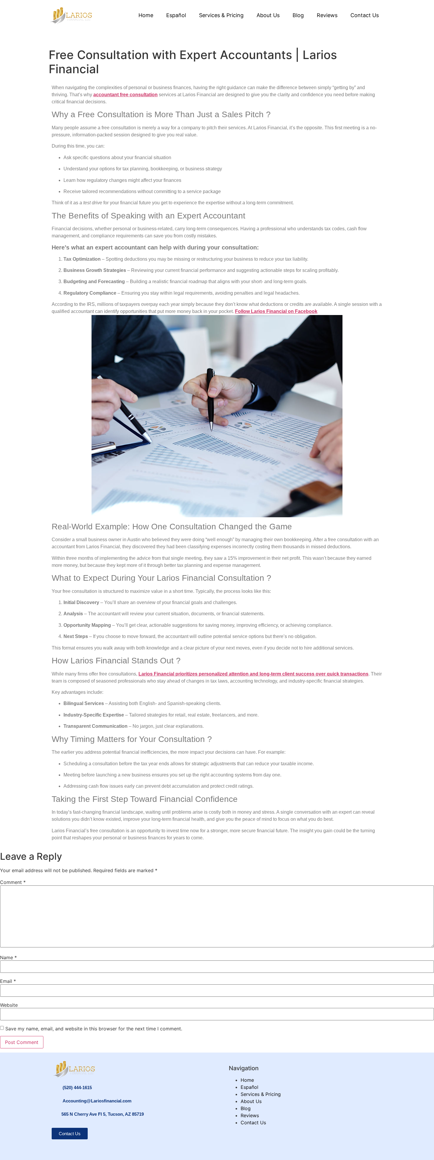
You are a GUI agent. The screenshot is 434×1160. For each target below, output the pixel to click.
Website (9, 1005)
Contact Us (364, 15)
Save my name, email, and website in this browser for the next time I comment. (93, 1028)
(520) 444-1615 (77, 1087)
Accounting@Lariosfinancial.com (97, 1100)
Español (176, 15)
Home (145, 15)
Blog (298, 15)
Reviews (327, 15)
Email (8, 981)
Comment (13, 882)
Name (8, 957)
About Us (268, 15)
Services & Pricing (221, 15)
